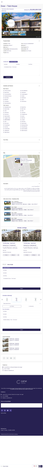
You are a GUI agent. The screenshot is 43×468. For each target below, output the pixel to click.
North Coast (4, 10)
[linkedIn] (7, 358)
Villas (21, 204)
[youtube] (11, 358)
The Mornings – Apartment (9, 243)
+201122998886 (5, 396)
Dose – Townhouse (15, 201)
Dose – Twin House (24, 159)
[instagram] (14, 358)
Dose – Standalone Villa (14, 198)
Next (41, 299)
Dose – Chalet (14, 207)
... (17, 248)
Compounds (9, 252)
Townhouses (17, 204)
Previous (2, 299)
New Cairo (4, 250)
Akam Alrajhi (10, 264)
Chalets (16, 209)
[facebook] (4, 358)
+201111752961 (7, 368)
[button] (21, 164)
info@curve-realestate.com (9, 370)
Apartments (5, 252)
